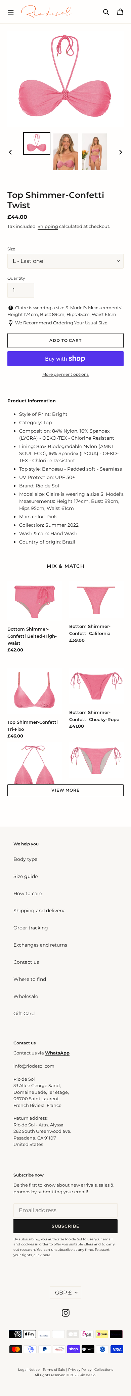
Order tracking (30, 928)
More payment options (65, 374)
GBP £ (63, 1292)
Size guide (25, 876)
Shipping (48, 226)
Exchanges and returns (40, 945)
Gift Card (24, 1013)
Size (11, 248)
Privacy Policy (80, 1369)
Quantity (16, 278)
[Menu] (11, 11)
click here (42, 1255)
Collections (103, 1369)
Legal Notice (29, 1369)
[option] (37, 143)
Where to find (29, 979)
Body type (25, 859)
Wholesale (25, 996)
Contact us (26, 962)
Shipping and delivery (38, 911)
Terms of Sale (54, 1369)
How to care (27, 893)
